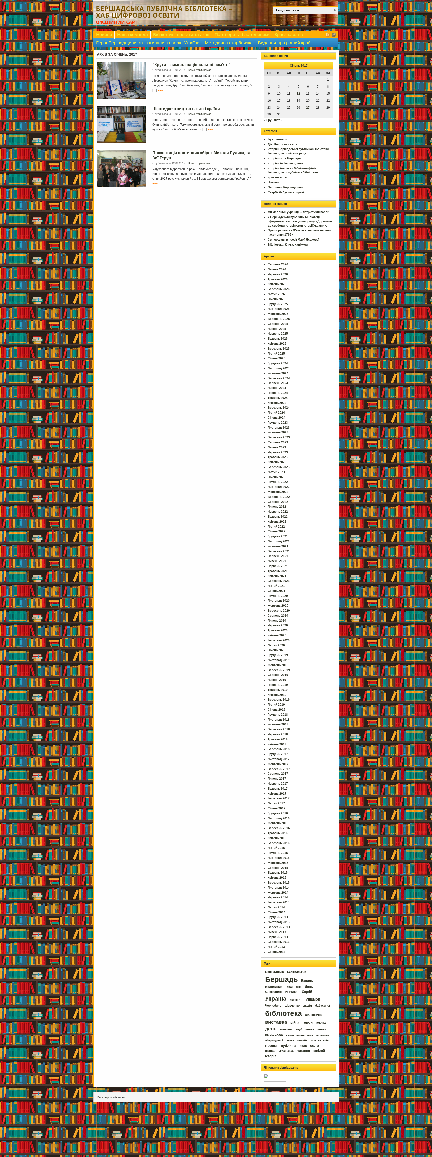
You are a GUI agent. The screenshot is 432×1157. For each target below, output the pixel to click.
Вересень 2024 (279, 378)
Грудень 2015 (278, 853)
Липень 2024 (277, 388)
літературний (274, 1040)
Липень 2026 (277, 269)
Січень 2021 (277, 591)
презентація (320, 1040)
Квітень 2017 (277, 793)
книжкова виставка (299, 1035)
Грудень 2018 (278, 714)
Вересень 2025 (279, 319)
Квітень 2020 (277, 635)
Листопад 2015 (279, 858)
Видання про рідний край (284, 42)
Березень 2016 (279, 843)
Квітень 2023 (277, 462)
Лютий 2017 (276, 803)
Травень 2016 (278, 833)
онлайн (303, 1040)
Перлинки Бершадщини (285, 187)
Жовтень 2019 (278, 665)
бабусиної (322, 1005)
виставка (276, 1022)
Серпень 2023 (278, 442)
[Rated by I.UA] (275, 1080)
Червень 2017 (278, 783)
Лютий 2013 (276, 947)
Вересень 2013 (279, 927)
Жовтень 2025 (278, 314)
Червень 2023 (278, 452)
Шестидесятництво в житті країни (186, 109)
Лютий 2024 (276, 412)
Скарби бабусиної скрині (286, 192)
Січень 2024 (277, 417)
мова (290, 1040)
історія (270, 1056)
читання (303, 1051)
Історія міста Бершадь (284, 158)
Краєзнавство (287, 35)
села (303, 1046)
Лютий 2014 (276, 907)
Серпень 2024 (278, 383)
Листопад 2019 (279, 660)
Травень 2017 (278, 788)
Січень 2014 (277, 912)
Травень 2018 (278, 739)
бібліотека (283, 1013)
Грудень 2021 (278, 536)
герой (307, 1022)
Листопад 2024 (279, 368)
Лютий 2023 (276, 472)
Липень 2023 (277, 447)
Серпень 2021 (278, 556)
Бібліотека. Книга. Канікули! (288, 244)
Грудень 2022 (278, 482)
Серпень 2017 (278, 773)
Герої (289, 986)
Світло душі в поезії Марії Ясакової (293, 239)
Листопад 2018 (279, 719)
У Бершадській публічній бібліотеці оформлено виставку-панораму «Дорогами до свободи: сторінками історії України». (300, 221)
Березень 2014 (279, 902)
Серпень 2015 (278, 868)
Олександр (273, 992)
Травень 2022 (278, 516)
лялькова (323, 1035)
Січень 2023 (277, 477)
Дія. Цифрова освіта (283, 144)
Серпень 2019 (278, 675)
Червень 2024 (278, 393)
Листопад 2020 (279, 600)
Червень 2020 (278, 625)
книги (322, 1029)
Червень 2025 (278, 333)
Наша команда (132, 34)
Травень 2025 (278, 338)
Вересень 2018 (279, 729)
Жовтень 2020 (278, 605)
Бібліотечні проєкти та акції (181, 34)
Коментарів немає (200, 69)
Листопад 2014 (279, 887)
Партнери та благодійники (242, 34)
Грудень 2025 (278, 304)
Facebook (334, 35)
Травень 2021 (278, 571)
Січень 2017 (277, 808)
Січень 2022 (277, 531)
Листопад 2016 (279, 818)
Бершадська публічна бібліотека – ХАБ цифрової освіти (164, 12)
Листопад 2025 (279, 309)
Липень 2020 (277, 620)
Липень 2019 (277, 680)
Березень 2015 (279, 882)
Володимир (273, 987)
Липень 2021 (277, 561)
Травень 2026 (278, 279)
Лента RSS (328, 35)
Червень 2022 (278, 511)
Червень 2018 (278, 734)
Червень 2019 (278, 685)
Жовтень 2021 (278, 546)
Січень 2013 (277, 952)
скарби (270, 1051)
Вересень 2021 (279, 551)
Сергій (307, 992)
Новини (104, 34)
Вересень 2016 (279, 828)
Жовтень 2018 (278, 724)
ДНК (299, 986)
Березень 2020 (279, 640)
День (309, 987)
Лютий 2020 (276, 645)
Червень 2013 (278, 937)
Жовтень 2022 (278, 492)
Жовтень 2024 (278, 373)
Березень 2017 (279, 798)
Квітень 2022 (277, 521)
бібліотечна (313, 1015)
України (295, 999)
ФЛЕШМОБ (312, 999)
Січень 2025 (277, 358)
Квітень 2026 (277, 284)
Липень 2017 (277, 778)
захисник (286, 1029)
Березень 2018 (279, 749)
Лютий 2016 (276, 848)
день (271, 1028)
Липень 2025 (277, 329)
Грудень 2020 (278, 596)
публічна (288, 1046)
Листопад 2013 (279, 922)
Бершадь (281, 979)
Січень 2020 (277, 650)
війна (294, 1022)
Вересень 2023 (279, 437)
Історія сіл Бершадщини (286, 163)
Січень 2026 (277, 299)
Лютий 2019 (276, 704)
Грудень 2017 (278, 754)
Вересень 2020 (279, 610)
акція (307, 1005)
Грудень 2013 (278, 917)
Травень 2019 (278, 690)
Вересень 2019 (279, 670)
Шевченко (292, 1005)
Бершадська (274, 972)
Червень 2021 (278, 566)
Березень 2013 (279, 942)
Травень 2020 (278, 630)
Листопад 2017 (279, 759)
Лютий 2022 (276, 526)
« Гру (268, 120)
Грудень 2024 (278, 363)
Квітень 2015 (277, 877)
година (321, 1022)
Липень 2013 (277, 932)
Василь (307, 981)
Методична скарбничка (229, 42)
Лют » (278, 120)
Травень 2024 (278, 398)
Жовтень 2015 (278, 863)
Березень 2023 (279, 467)
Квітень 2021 (277, 576)
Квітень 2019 (277, 695)
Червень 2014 (278, 897)
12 (298, 93)
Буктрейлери (277, 139)
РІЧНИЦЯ (292, 992)
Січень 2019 (277, 709)
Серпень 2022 (278, 502)
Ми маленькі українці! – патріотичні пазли (298, 212)
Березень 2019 (279, 699)
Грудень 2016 (278, 813)
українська (286, 1050)
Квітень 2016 (277, 838)
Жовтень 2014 (278, 892)
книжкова (274, 1035)
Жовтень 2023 (278, 432)
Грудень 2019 (278, 655)
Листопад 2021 (279, 541)
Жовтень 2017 (278, 764)
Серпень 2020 (278, 615)
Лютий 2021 (276, 586)
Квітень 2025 (277, 343)
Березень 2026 (279, 289)
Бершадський (296, 971)
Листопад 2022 (279, 487)
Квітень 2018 (277, 744)
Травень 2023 (278, 457)
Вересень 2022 (279, 497)
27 (308, 107)
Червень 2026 (278, 274)
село (314, 1046)
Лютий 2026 (276, 294)
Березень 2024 (279, 407)
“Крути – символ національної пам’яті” (191, 65)
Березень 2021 (279, 581)
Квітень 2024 (277, 403)
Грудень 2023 (278, 422)
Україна (275, 998)
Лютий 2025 (276, 353)
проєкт (271, 1046)
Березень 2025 (279, 348)
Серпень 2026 (278, 264)
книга (310, 1029)
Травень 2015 (278, 872)
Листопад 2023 (279, 427)
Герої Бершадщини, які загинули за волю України (148, 42)
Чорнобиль (273, 1005)
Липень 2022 (277, 506)
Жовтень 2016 (278, 823)
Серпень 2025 (278, 324)
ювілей (319, 1051)
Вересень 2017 (279, 769)
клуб (299, 1029)
